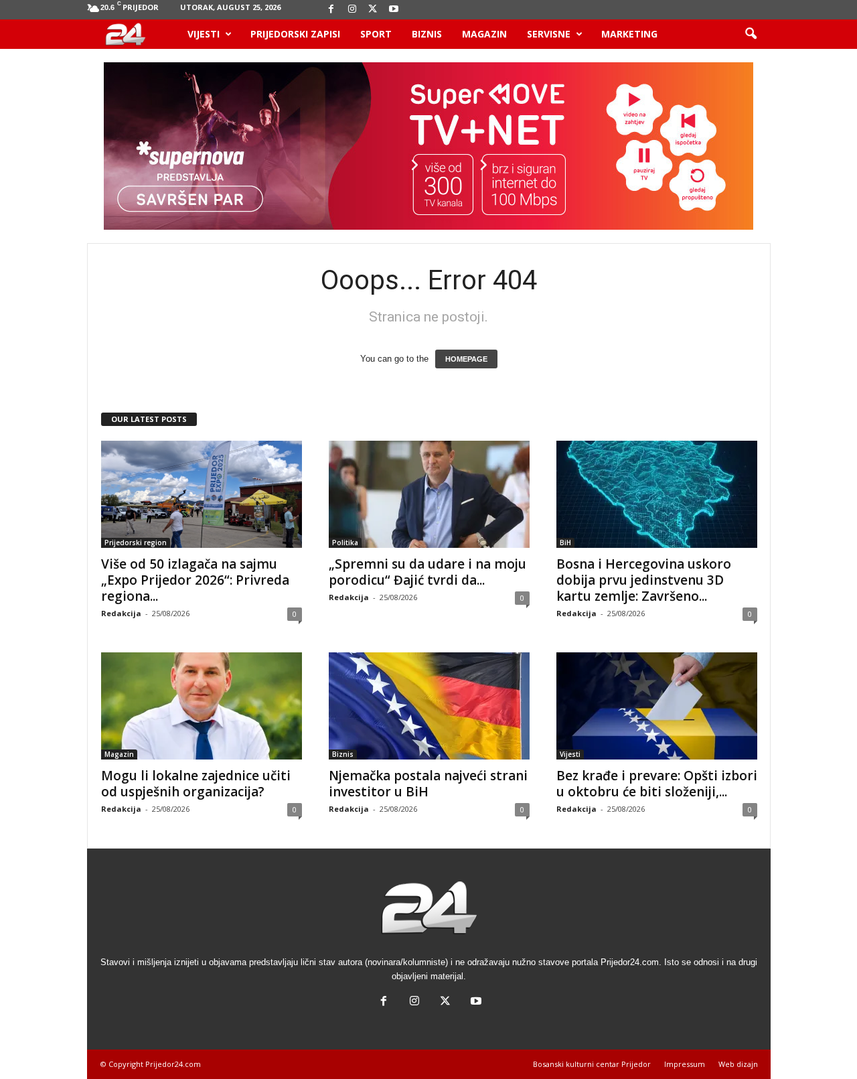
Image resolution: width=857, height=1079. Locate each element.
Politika (345, 542)
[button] (750, 34)
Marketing (629, 33)
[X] (373, 9)
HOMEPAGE (466, 359)
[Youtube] (394, 9)
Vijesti (203, 33)
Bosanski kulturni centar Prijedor (592, 1064)
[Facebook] (331, 9)
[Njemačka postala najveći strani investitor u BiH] (429, 706)
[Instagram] (352, 9)
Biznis (427, 33)
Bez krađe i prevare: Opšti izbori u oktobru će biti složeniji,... (656, 783)
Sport (376, 33)
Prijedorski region (135, 542)
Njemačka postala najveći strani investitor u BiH (428, 783)
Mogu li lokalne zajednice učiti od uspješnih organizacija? (196, 783)
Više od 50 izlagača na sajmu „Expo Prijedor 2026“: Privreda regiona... (195, 580)
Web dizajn (738, 1064)
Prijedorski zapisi (295, 33)
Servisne (548, 33)
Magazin (484, 33)
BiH (565, 542)
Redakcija (121, 613)
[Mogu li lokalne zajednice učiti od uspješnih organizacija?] (201, 706)
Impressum (684, 1064)
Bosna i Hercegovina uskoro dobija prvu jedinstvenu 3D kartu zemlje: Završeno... (643, 580)
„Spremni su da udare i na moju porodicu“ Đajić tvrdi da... (427, 572)
